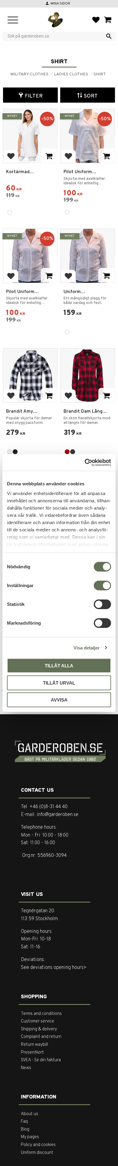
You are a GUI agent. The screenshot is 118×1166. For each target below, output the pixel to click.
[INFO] (49, 155)
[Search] (109, 36)
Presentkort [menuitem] (32, 1052)
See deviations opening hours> (54, 968)
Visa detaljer (87, 647)
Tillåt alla (59, 665)
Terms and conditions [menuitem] (41, 1014)
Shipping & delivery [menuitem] (39, 1029)
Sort (91, 96)
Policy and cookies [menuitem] (38, 1145)
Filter (34, 96)
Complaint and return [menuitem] (41, 1037)
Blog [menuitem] (25, 1129)
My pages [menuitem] (30, 1137)
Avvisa (59, 699)
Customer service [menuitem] (37, 1021)
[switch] (102, 585)
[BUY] (49, 275)
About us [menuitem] (29, 1114)
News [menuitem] (26, 1068)
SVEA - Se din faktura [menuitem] (41, 1060)
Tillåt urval (59, 682)
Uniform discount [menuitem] (37, 1153)
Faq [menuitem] (24, 1122)
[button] (13, 20)
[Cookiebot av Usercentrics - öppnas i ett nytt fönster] (85, 462)
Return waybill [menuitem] (34, 1045)
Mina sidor (60, 3)
